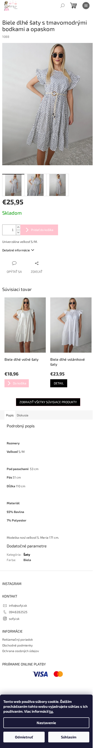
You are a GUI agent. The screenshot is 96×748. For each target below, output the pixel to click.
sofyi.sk (14, 619)
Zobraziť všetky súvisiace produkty (48, 402)
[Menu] (85, 5)
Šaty (26, 554)
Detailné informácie (16, 250)
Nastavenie (46, 722)
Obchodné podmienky (17, 645)
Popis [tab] (10, 415)
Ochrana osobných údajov (20, 651)
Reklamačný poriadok (17, 639)
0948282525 (18, 612)
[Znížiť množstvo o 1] (18, 232)
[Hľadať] (62, 5)
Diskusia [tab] (22, 415)
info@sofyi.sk (18, 605)
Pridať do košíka (42, 230)
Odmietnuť (24, 737)
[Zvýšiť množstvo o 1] (18, 227)
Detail (59, 383)
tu (51, 711)
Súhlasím (68, 737)
